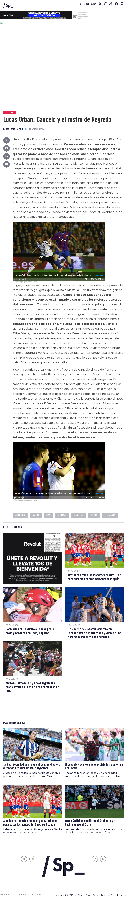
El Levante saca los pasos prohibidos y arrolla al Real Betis (94, 766)
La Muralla (62, 515)
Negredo (94, 515)
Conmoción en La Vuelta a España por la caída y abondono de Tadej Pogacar (30, 631)
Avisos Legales (5, 894)
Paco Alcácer (110, 515)
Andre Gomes (20, 515)
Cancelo (36, 515)
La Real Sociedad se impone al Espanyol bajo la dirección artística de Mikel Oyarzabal (31, 766)
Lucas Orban (78, 515)
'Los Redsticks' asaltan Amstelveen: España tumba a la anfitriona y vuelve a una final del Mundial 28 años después (94, 633)
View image (18, 281)
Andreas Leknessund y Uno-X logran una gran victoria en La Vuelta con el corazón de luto (32, 687)
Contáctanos (36, 894)
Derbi (48, 515)
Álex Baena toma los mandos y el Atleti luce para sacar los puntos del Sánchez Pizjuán (94, 577)
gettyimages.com (30, 281)
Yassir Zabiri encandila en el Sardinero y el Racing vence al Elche (90, 823)
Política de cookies (21, 894)
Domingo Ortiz (13, 128)
